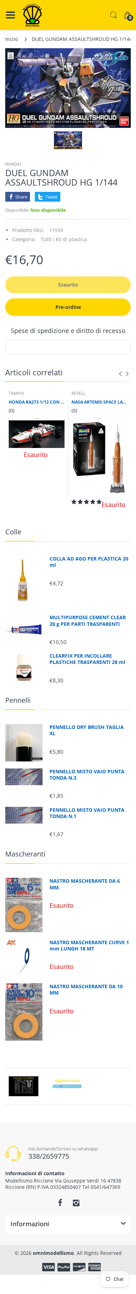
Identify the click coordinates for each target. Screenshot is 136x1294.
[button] (86, 501)
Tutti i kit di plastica (64, 239)
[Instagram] (76, 1202)
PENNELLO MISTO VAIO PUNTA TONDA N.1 (87, 813)
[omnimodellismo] (32, 15)
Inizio (11, 39)
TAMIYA (16, 393)
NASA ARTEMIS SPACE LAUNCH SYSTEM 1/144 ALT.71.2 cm (99, 402)
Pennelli (18, 700)
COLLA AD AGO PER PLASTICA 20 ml (89, 562)
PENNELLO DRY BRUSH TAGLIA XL (87, 730)
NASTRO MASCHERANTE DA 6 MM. (85, 884)
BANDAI (13, 164)
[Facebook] (60, 1202)
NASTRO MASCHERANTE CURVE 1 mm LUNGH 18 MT (89, 945)
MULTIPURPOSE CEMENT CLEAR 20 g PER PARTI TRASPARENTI (88, 620)
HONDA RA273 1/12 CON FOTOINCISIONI (37, 402)
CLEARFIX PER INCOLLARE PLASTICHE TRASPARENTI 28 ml (87, 659)
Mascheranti (25, 854)
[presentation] (120, 373)
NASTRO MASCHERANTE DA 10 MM (86, 989)
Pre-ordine (68, 307)
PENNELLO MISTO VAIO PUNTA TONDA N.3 (87, 774)
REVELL (78, 393)
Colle (13, 531)
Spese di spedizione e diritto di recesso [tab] (68, 330)
